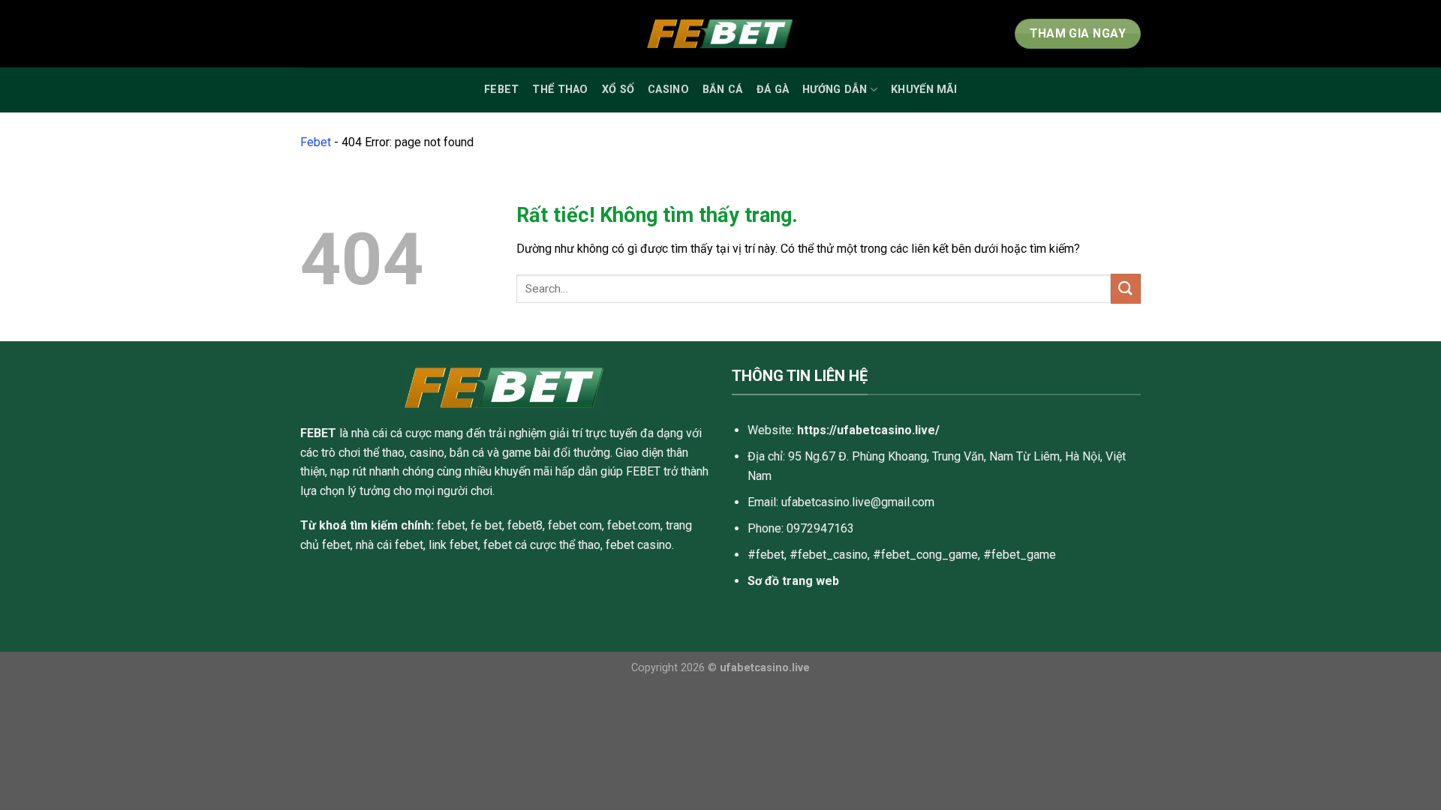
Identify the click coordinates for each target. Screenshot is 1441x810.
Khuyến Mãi (924, 89)
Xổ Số (618, 89)
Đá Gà (773, 89)
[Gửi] (1126, 288)
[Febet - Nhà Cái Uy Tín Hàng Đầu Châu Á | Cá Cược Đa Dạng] (720, 34)
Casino (668, 89)
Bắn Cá (722, 89)
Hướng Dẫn (835, 89)
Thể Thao (560, 89)
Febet (501, 89)
